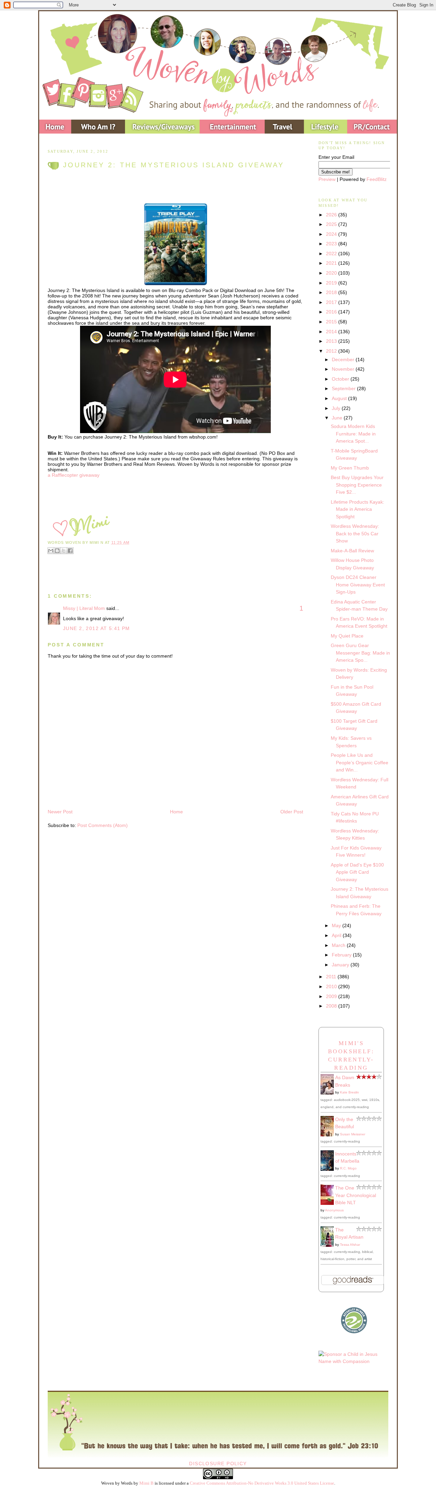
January (341, 964)
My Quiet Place (347, 636)
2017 (332, 302)
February (342, 955)
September (344, 388)
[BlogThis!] (57, 550)
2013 (332, 341)
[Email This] (50, 550)
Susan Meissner (352, 1134)
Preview (327, 179)
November (344, 369)
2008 (332, 1006)
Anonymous (334, 1210)
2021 (332, 263)
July (337, 408)
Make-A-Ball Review (352, 550)
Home (176, 811)
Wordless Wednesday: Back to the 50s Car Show (355, 533)
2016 (332, 312)
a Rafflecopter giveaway (73, 475)
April (337, 935)
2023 (332, 243)
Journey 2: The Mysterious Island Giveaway (173, 165)
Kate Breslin (349, 1092)
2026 (332, 214)
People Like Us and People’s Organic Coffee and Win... (359, 762)
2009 (332, 996)
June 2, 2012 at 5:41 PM (96, 628)
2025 (332, 224)
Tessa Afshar (350, 1244)
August (340, 398)
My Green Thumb (350, 468)
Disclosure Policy (218, 1463)
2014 (332, 331)
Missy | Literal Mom (84, 608)
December (344, 359)
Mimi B (146, 1483)
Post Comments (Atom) (102, 825)
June (338, 417)
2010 (332, 986)
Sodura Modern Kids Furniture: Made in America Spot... (353, 434)
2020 (332, 273)
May (337, 925)
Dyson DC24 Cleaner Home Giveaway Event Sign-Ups (358, 585)
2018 (332, 292)
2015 (332, 321)
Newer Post (60, 811)
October (341, 379)
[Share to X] (63, 550)
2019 (332, 283)
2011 (332, 976)
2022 (332, 253)
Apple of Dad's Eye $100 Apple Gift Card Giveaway (357, 872)
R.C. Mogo (348, 1168)
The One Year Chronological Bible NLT (355, 1195)
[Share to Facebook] (70, 550)
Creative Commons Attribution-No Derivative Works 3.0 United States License (262, 1483)
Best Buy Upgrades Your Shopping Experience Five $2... (357, 485)
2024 (332, 234)
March (339, 945)
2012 (332, 351)
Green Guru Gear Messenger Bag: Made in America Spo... (360, 653)
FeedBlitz (377, 179)
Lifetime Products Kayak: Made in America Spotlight (357, 509)
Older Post (291, 811)
